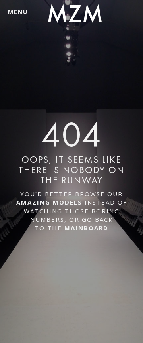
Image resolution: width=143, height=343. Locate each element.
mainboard (86, 228)
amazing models (49, 202)
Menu (18, 12)
